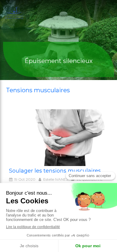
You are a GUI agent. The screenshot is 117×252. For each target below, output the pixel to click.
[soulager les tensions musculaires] (58, 137)
